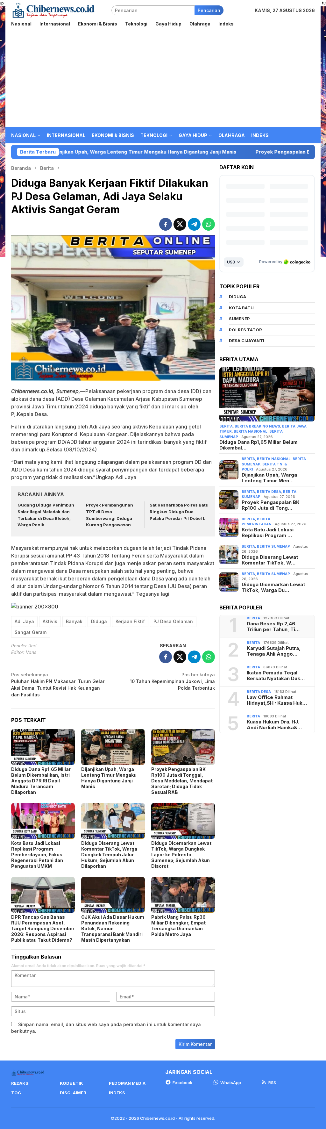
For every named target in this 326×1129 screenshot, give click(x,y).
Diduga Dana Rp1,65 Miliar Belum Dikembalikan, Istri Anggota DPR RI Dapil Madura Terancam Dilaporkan (41, 780)
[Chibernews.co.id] (53, 9)
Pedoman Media (127, 1083)
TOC (16, 1092)
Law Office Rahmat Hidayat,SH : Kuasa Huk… (277, 700)
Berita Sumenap (273, 546)
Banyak (74, 621)
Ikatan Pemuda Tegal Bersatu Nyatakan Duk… (276, 675)
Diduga (99, 621)
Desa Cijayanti (246, 340)
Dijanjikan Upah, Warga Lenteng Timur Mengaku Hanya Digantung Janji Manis (109, 777)
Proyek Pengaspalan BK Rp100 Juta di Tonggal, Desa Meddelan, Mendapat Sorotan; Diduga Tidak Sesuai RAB (182, 780)
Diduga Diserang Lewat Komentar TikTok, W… (270, 560)
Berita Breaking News (257, 426)
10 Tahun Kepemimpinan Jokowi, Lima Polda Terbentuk (172, 681)
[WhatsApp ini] (208, 224)
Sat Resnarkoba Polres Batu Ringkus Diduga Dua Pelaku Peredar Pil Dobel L (179, 511)
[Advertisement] (163, 79)
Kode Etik (71, 1083)
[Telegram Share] (194, 224)
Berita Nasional (250, 431)
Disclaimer (73, 1092)
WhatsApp (230, 1082)
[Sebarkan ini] (165, 224)
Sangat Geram (30, 632)
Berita (226, 426)
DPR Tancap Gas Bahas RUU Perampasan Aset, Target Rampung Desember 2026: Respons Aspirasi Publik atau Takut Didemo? (42, 928)
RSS (272, 1082)
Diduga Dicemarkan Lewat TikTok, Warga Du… (273, 587)
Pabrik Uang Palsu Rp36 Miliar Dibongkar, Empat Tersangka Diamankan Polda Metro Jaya (178, 925)
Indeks (117, 1092)
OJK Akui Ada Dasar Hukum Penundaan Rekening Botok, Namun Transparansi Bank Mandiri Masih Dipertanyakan (112, 928)
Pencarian (209, 10)
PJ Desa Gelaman (173, 621)
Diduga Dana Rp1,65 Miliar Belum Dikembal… (258, 445)
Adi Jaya (24, 621)
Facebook (182, 1082)
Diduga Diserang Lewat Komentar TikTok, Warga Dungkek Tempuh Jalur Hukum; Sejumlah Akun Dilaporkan (109, 854)
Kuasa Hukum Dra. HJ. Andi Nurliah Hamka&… (274, 724)
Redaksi (20, 1083)
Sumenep (239, 318)
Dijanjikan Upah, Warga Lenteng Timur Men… (269, 478)
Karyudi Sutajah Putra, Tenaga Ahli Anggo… (274, 651)
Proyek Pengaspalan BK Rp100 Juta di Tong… (271, 505)
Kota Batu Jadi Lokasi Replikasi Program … (268, 532)
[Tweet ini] (180, 224)
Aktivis (50, 621)
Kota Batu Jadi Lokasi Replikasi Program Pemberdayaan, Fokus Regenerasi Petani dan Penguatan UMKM (37, 854)
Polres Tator (245, 329)
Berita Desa (269, 491)
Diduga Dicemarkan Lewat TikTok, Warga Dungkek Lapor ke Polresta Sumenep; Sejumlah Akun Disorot (181, 854)
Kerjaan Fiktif (130, 621)
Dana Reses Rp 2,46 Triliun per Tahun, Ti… (273, 626)
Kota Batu (241, 307)
